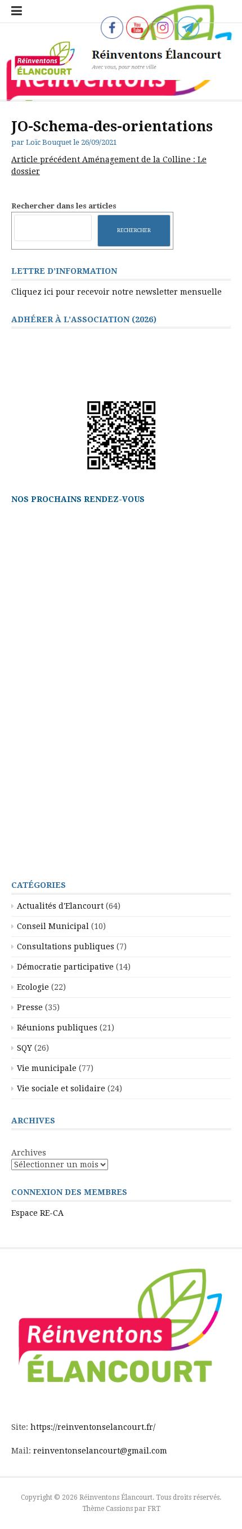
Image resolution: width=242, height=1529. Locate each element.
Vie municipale (47, 1068)
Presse (30, 1007)
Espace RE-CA (37, 1212)
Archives (28, 1152)
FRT (153, 1509)
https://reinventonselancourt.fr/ (92, 1427)
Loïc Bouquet (48, 142)
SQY (24, 1047)
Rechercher (134, 230)
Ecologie (33, 987)
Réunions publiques (57, 1027)
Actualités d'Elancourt (60, 905)
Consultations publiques (65, 946)
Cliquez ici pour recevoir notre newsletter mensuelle (116, 291)
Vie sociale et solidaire (61, 1088)
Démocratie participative (65, 966)
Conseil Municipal (53, 926)
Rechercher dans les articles (63, 206)
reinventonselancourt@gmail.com (100, 1450)
